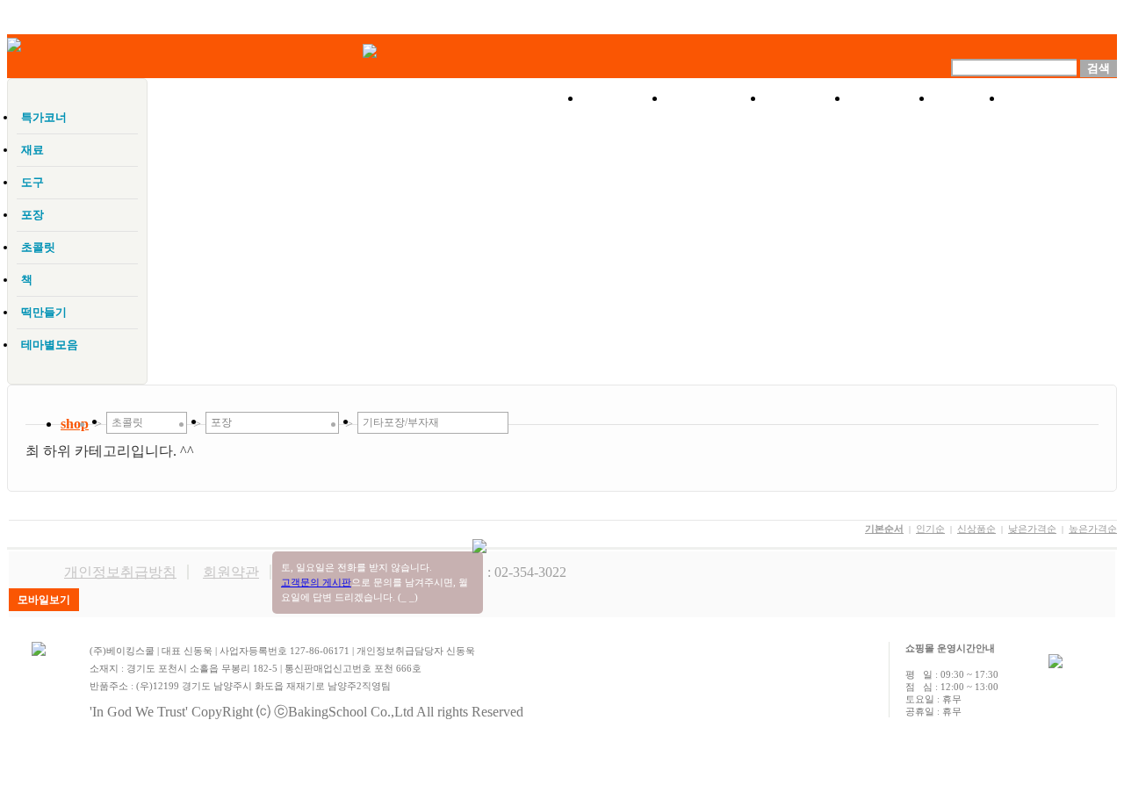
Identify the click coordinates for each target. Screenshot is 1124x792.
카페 (969, 98)
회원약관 (231, 572)
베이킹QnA (1060, 98)
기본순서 (884, 528)
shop (75, 423)
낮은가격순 (1032, 528)
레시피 (891, 98)
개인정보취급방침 (120, 572)
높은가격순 (1093, 528)
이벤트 (807, 98)
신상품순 (976, 528)
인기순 (930, 528)
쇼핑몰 (624, 98)
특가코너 (716, 98)
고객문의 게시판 (316, 582)
